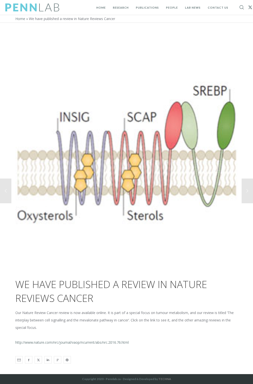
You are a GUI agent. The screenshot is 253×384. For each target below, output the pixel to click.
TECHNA (164, 379)
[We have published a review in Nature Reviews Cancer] (19, 359)
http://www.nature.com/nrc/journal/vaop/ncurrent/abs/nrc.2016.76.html (72, 342)
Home (20, 18)
